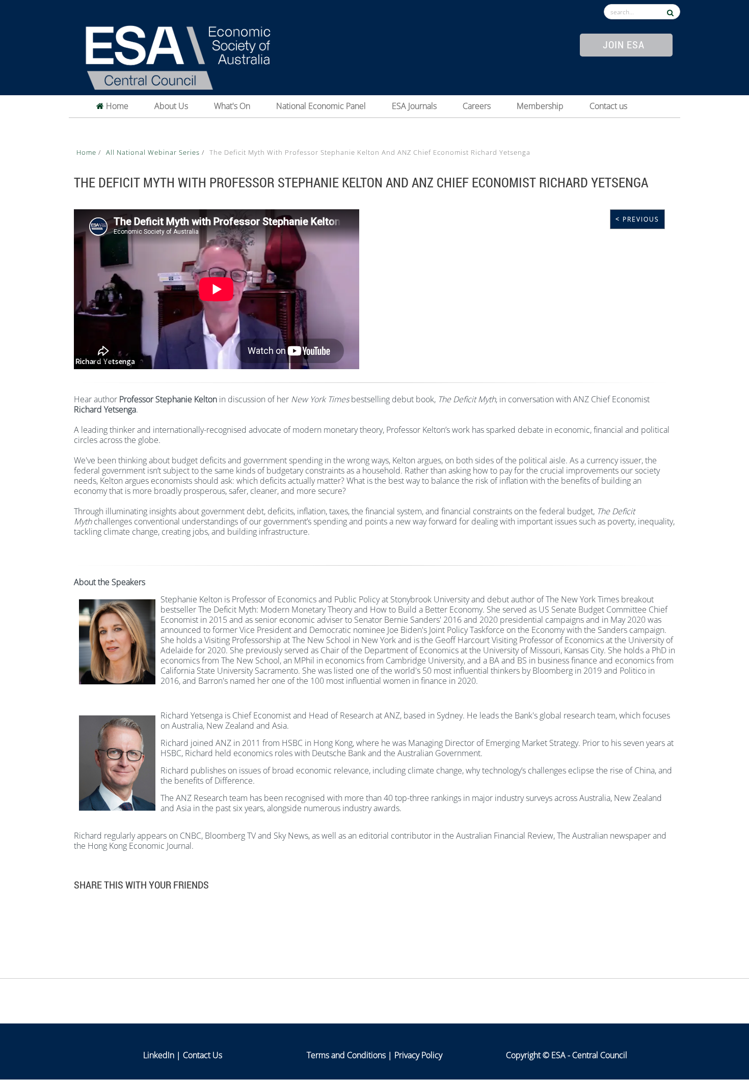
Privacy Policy (418, 1055)
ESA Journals (414, 106)
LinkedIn (158, 1055)
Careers (477, 106)
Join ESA (624, 44)
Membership (540, 106)
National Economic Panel (321, 106)
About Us (171, 106)
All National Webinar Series (154, 152)
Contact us (608, 106)
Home (116, 106)
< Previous (637, 219)
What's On (232, 106)
